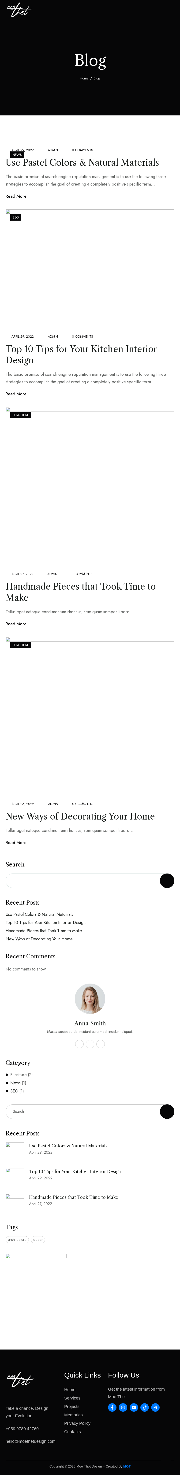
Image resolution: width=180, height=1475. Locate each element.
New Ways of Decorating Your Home (80, 816)
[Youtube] (134, 1407)
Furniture (21, 415)
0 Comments (82, 150)
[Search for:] (90, 1111)
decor (38, 1239)
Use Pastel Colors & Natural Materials (82, 163)
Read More (16, 196)
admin (53, 150)
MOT (127, 1466)
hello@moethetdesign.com (31, 1441)
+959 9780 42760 (22, 1428)
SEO (16, 217)
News (17, 154)
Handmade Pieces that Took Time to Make (44, 931)
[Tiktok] (144, 1407)
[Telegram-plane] (155, 1407)
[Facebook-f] (112, 1407)
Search (15, 864)
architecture (17, 1239)
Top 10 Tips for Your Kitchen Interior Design (46, 922)
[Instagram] (123, 1407)
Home (84, 78)
